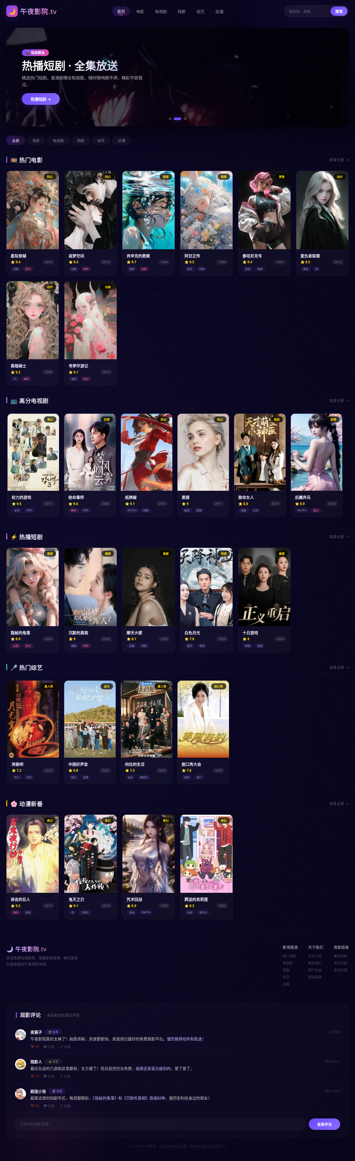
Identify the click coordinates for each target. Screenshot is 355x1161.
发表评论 (324, 1124)
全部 (15, 140)
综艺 (201, 11)
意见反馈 (340, 970)
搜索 (339, 11)
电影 (140, 11)
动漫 (219, 11)
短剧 (182, 11)
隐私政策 (315, 977)
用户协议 (315, 970)
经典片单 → (41, 95)
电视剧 (161, 11)
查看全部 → (339, 159)
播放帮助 (340, 955)
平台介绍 (315, 955)
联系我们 (315, 962)
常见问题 (340, 962)
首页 (121, 11)
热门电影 (289, 955)
